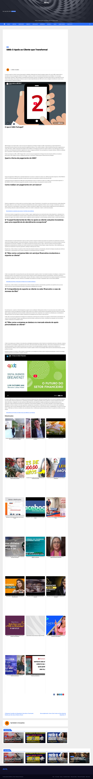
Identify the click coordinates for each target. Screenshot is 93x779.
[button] (89, 24)
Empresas (42, 24)
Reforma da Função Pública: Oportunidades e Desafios (13, 738)
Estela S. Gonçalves (15, 69)
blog (6, 736)
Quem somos (62, 24)
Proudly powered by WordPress (8, 776)
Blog (55, 24)
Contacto (69, 24)
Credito (28, 24)
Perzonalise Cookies (66, 776)
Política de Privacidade (81, 776)
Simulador (35, 24)
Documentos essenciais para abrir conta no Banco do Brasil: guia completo (34, 739)
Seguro (49, 24)
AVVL (46, 2)
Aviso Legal (57, 776)
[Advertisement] (46, 11)
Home (53, 776)
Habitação (21, 24)
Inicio (8, 24)
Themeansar (21, 776)
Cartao (14, 24)
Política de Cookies (74, 776)
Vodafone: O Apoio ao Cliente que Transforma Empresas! (77, 759)
